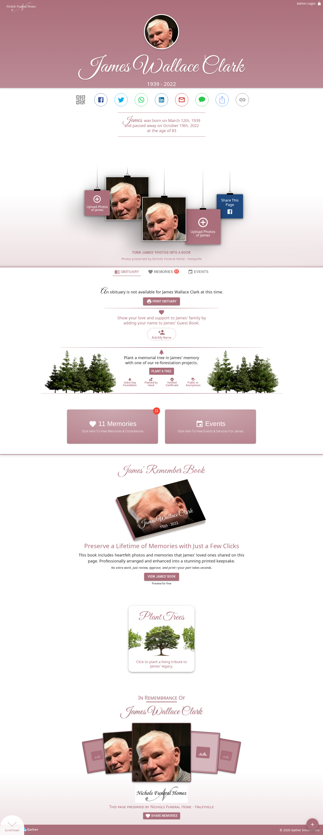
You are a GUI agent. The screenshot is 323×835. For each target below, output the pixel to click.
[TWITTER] (121, 99)
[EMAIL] (181, 99)
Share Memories (164, 815)
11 (156, 411)
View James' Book (162, 576)
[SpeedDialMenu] (312, 824)
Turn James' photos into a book (161, 252)
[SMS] (202, 99)
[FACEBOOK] (100, 99)
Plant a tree (161, 371)
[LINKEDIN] (161, 99)
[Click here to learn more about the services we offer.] (161, 794)
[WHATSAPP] (141, 99)
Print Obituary (164, 301)
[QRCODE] (80, 99)
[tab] (127, 271)
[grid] (161, 209)
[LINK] (242, 99)
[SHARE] (222, 99)
